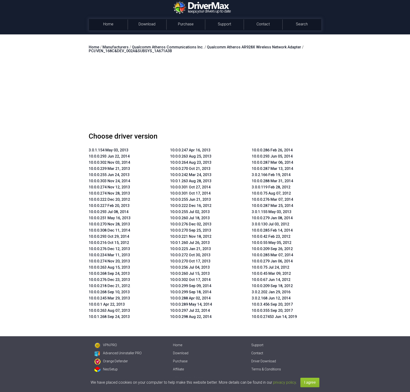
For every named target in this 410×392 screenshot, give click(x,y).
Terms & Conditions (266, 369)
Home (108, 24)
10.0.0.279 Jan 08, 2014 (272, 218)
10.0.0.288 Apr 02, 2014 (190, 298)
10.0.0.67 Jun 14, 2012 (271, 279)
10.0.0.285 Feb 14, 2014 (272, 230)
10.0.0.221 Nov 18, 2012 (190, 236)
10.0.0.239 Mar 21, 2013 (109, 168)
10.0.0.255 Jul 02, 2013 (190, 212)
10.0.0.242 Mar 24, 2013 (190, 175)
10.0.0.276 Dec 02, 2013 (190, 224)
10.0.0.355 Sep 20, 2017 (272, 310)
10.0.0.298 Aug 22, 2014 (190, 316)
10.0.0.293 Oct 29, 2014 (109, 236)
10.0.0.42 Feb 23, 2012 (271, 236)
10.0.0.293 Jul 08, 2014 (108, 212)
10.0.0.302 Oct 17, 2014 (190, 279)
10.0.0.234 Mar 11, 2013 (109, 255)
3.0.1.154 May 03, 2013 (108, 150)
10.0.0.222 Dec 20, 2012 (109, 199)
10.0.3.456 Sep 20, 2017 (272, 304)
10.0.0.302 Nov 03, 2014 (109, 162)
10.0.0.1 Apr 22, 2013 (107, 304)
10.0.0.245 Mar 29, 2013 (109, 298)
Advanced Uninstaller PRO (122, 353)
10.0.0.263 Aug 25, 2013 (190, 156)
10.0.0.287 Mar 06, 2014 (272, 162)
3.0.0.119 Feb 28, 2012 (271, 187)
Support (224, 24)
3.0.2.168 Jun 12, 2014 (271, 298)
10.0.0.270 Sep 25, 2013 (190, 230)
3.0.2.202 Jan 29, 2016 (271, 292)
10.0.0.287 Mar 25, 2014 (272, 205)
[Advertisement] (205, 94)
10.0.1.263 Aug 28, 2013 (190, 181)
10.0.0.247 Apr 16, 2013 (190, 150)
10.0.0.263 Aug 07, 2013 (109, 310)
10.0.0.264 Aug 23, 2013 (190, 162)
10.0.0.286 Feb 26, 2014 (272, 150)
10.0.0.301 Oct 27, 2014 (190, 187)
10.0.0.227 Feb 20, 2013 (109, 205)
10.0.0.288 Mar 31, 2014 (272, 181)
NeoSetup (110, 369)
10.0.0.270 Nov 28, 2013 (109, 224)
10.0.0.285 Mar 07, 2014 (272, 255)
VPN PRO (110, 345)
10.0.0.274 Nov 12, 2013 (109, 187)
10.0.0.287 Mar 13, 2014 (272, 168)
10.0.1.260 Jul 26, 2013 (190, 242)
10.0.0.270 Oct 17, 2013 (190, 261)
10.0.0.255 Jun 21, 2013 (190, 199)
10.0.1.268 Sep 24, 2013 (109, 316)
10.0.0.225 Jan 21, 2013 (190, 249)
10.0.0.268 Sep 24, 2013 (109, 273)
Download (147, 24)
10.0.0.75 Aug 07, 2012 (271, 193)
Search (302, 24)
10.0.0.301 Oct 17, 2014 (190, 193)
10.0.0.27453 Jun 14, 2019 (274, 316)
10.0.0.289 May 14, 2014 (191, 304)
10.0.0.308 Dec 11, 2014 (109, 230)
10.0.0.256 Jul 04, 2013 (190, 267)
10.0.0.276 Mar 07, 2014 (272, 199)
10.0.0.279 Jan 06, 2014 (272, 261)
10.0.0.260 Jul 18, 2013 (190, 218)
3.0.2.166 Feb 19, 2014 (271, 175)
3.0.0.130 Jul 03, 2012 (270, 224)
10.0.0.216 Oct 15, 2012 (109, 242)
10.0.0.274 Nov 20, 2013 (109, 261)
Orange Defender (115, 361)
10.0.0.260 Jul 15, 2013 (190, 273)
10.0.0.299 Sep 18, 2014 (190, 292)
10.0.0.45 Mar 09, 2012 (271, 273)
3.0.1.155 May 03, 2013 (271, 212)
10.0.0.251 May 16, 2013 (109, 218)
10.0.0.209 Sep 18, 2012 (272, 286)
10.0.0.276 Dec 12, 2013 (109, 249)
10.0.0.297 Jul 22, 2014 (190, 310)
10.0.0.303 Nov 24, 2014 (109, 181)
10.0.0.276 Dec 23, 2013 (109, 279)
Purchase (186, 24)
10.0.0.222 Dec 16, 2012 (190, 205)
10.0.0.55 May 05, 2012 (271, 242)
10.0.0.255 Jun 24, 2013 (109, 175)
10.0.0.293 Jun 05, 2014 (272, 156)
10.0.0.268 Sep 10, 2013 (109, 292)
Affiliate (178, 369)
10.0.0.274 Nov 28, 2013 (109, 193)
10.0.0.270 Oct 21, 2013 (190, 168)
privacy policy (284, 382)
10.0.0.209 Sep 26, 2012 (272, 249)
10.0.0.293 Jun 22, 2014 (109, 156)
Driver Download (263, 361)
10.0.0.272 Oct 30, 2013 (190, 255)
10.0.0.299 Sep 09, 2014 (190, 286)
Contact (263, 24)
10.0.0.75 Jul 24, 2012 (270, 267)
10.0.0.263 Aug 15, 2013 (109, 267)
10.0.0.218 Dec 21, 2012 (109, 286)
